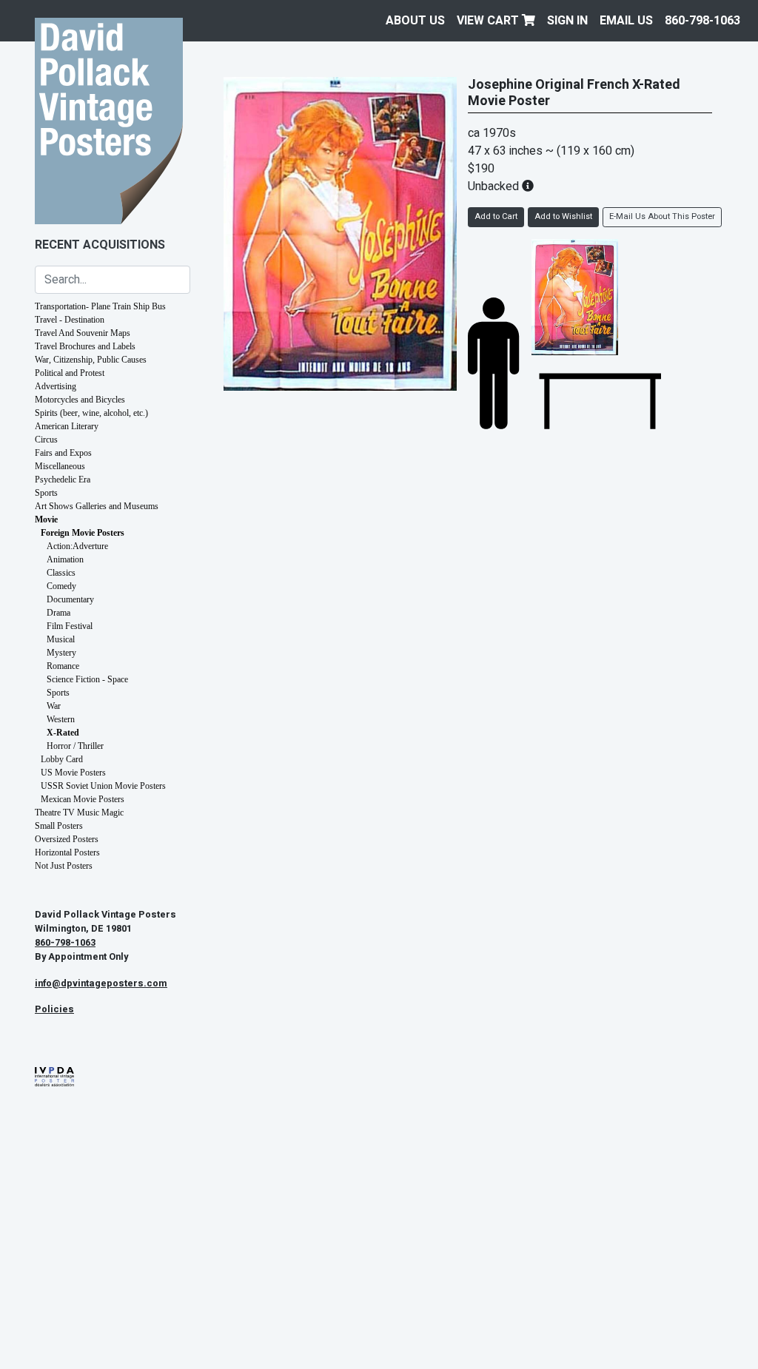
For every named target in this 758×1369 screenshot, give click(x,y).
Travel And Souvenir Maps (82, 333)
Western (61, 719)
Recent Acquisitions (100, 245)
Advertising (55, 386)
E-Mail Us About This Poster (662, 216)
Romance (63, 666)
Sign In (567, 21)
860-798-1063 (702, 21)
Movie (46, 519)
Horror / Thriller (75, 746)
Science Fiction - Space (87, 679)
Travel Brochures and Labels (85, 346)
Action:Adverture (77, 546)
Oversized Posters (66, 839)
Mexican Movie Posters (82, 799)
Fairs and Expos (63, 453)
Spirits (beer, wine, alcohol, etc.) (91, 413)
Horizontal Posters (67, 852)
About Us (415, 21)
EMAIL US (626, 21)
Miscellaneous (60, 466)
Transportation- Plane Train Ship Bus (100, 306)
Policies (54, 1009)
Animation (65, 559)
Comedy (61, 586)
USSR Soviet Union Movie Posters (103, 786)
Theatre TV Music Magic (79, 812)
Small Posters (59, 826)
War (54, 706)
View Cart (489, 21)
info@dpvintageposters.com (101, 983)
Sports (46, 493)
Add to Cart (495, 216)
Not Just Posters (64, 866)
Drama (58, 613)
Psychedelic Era (62, 479)
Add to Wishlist (563, 216)
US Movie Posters (73, 772)
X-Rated (63, 732)
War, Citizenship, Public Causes (91, 359)
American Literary (66, 426)
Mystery (61, 653)
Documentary (70, 599)
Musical (61, 639)
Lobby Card (62, 759)
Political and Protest (69, 373)
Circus (46, 439)
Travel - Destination (69, 319)
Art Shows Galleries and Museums (96, 506)
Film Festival (70, 626)
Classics (61, 573)
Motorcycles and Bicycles (80, 399)
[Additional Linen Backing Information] (528, 186)
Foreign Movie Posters (82, 533)
